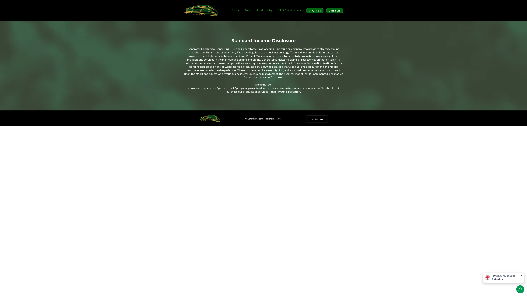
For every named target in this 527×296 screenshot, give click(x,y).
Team (248, 10)
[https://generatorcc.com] (201, 10)
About (235, 10)
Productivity (264, 10)
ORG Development (289, 10)
